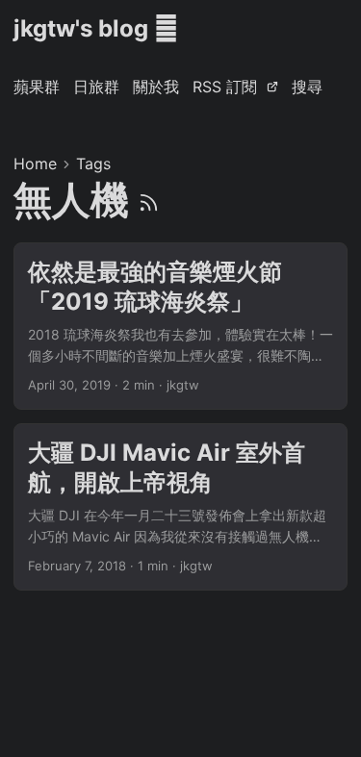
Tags (93, 163)
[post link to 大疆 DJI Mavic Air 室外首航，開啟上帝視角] (180, 507)
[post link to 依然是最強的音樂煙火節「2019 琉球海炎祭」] (180, 326)
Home (35, 163)
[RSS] (149, 199)
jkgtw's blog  (95, 28)
